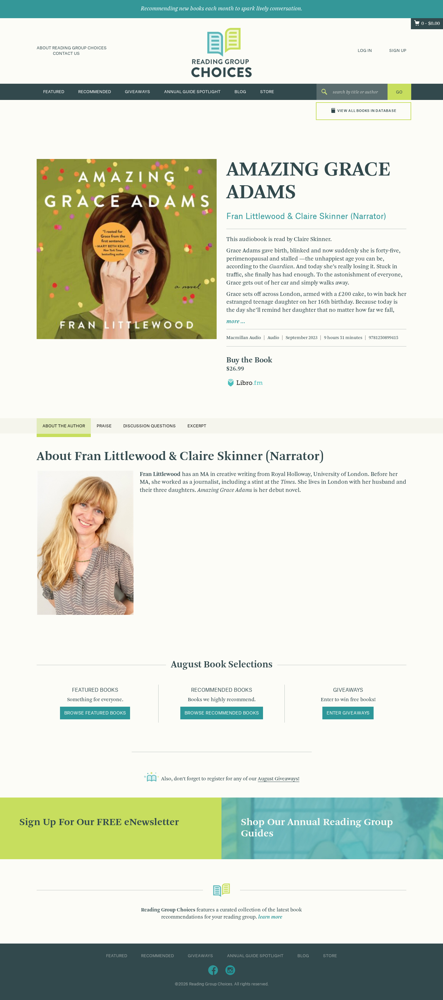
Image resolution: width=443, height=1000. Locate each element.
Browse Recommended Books (222, 713)
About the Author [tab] (63, 426)
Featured (53, 92)
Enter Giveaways (348, 713)
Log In (365, 51)
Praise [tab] (104, 426)
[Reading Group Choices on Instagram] (230, 970)
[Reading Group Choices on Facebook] (213, 970)
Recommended (94, 92)
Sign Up (397, 51)
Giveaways (137, 92)
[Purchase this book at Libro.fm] (245, 382)
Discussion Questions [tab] (149, 426)
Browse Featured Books (95, 713)
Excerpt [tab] (196, 426)
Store (267, 92)
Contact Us (66, 53)
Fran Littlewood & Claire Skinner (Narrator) (306, 217)
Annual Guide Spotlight (192, 92)
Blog (240, 92)
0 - (430, 23)
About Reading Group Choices (72, 48)
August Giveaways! (278, 779)
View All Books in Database (366, 111)
